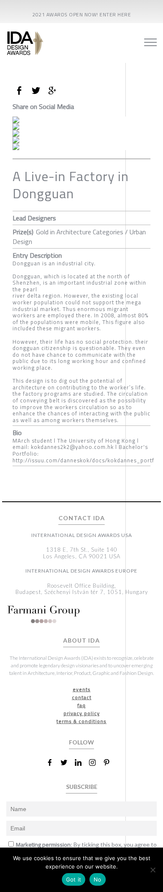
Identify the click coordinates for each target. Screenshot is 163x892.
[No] (152, 870)
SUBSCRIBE (81, 786)
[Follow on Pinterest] (110, 762)
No (98, 879)
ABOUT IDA (81, 640)
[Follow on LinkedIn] (81, 762)
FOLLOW (81, 742)
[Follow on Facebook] (53, 762)
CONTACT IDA (82, 518)
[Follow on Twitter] (67, 762)
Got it (74, 879)
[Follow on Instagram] (95, 762)
